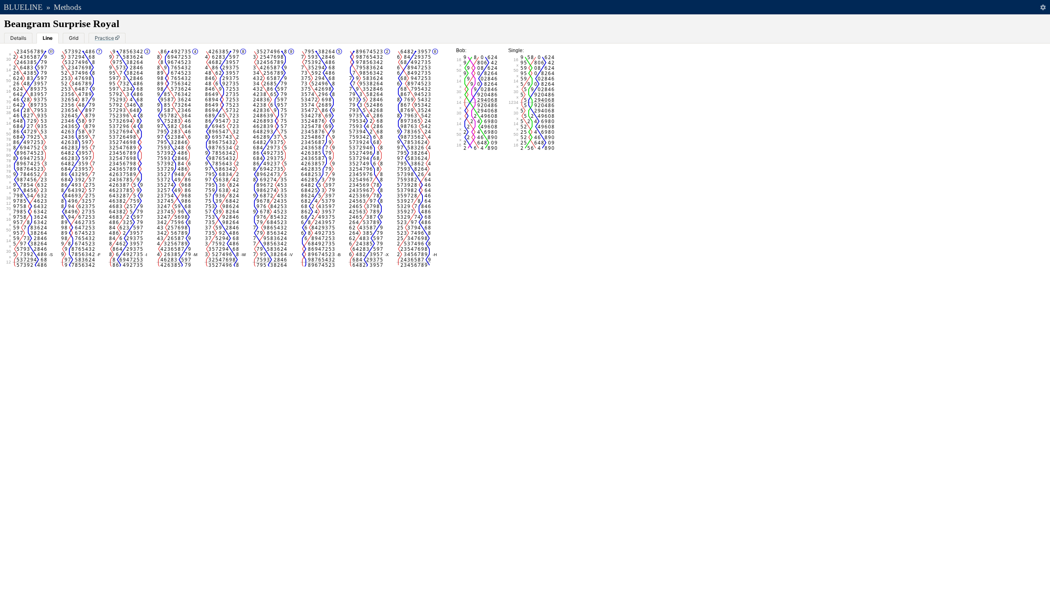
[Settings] (1043, 7)
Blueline (23, 7)
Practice (104, 38)
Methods (67, 7)
